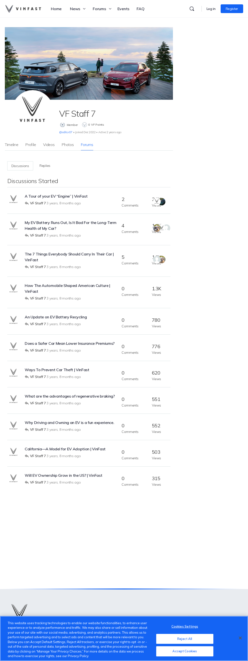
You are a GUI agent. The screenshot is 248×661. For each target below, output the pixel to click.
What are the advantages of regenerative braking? (70, 396)
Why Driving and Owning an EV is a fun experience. (69, 422)
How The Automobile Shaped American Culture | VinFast (67, 288)
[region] (124, 638)
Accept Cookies (184, 651)
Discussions (20, 166)
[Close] (240, 638)
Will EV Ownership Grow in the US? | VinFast (63, 475)
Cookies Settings (184, 626)
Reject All (184, 639)
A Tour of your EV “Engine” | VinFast (56, 196)
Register (232, 9)
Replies (44, 165)
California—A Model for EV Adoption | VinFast (65, 448)
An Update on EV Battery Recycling (56, 317)
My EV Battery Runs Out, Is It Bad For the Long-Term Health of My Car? (70, 225)
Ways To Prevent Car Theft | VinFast (57, 369)
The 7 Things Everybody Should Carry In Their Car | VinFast (69, 257)
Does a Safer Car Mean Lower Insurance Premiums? (70, 343)
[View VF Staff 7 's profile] (13, 199)
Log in (211, 9)
